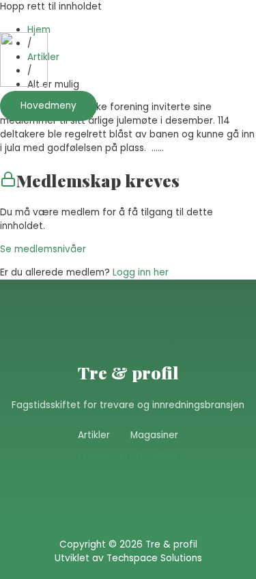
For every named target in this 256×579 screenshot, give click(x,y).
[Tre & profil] (24, 61)
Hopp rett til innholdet (51, 6)
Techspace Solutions (154, 558)
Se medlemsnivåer (43, 249)
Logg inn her (141, 272)
